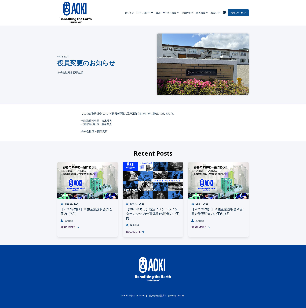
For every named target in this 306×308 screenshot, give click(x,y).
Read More (68, 227)
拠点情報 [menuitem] (200, 12)
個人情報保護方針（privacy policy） (167, 295)
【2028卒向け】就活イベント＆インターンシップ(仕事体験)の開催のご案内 (152, 213)
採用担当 (69, 220)
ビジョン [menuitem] (129, 12)
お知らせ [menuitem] (215, 12)
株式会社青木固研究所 (70, 72)
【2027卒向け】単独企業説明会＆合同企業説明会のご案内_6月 (217, 211)
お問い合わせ (238, 13)
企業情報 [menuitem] (186, 12)
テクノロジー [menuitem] (143, 12)
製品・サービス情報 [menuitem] (166, 12)
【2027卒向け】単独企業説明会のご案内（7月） (86, 211)
